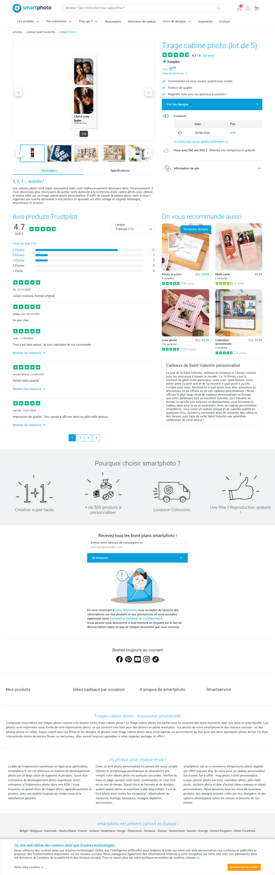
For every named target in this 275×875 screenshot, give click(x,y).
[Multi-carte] (238, 247)
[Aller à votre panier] (256, 7)
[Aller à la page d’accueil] (32, 8)
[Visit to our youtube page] (137, 659)
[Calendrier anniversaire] (238, 312)
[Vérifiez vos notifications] (248, 7)
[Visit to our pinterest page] (128, 659)
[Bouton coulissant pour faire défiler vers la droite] (148, 92)
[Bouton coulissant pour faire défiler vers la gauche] (18, 92)
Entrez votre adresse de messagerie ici (117, 542)
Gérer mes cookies (27, 867)
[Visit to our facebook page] (119, 659)
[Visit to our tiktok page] (155, 659)
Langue (120, 224)
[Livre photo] (185, 312)
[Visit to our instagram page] (146, 659)
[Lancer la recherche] (219, 8)
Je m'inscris (100, 558)
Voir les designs (177, 104)
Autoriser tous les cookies (244, 867)
